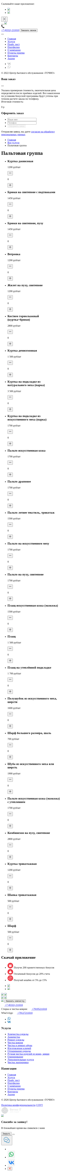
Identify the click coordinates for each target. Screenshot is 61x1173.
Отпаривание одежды (19, 1051)
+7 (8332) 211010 (10, 30)
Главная (12, 38)
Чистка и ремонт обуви (20, 1045)
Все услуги (13, 142)
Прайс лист (14, 44)
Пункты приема (16, 52)
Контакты (13, 55)
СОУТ (39, 1105)
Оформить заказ (16, 126)
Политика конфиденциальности (18, 1105)
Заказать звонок (28, 30)
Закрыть (6, 1133)
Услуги (11, 41)
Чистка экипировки (18, 1062)
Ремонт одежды (16, 1039)
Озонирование (15, 1056)
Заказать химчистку (15, 1001)
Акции (11, 58)
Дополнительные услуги (21, 1059)
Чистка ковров (15, 1042)
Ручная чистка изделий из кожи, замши (28, 1054)
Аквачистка (14, 1037)
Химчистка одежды (18, 1034)
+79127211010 (25, 1013)
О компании (14, 50)
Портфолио (14, 47)
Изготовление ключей (19, 1048)
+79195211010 (39, 1009)
